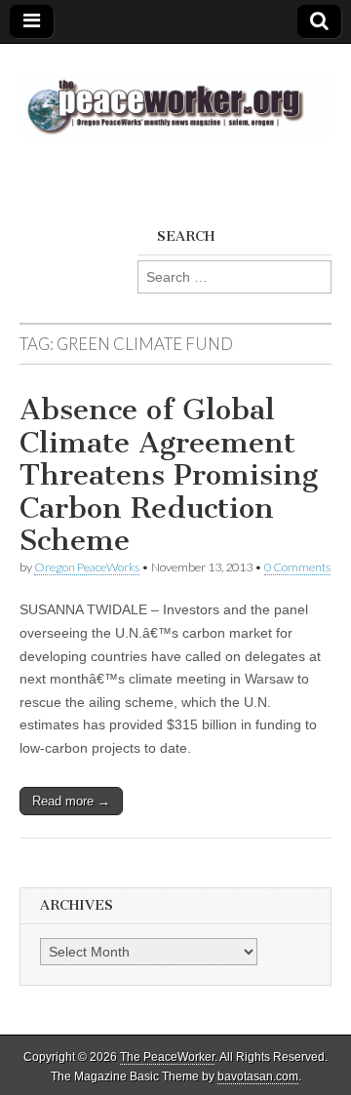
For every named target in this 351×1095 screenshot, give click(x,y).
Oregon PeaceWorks (86, 567)
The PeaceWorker (167, 1057)
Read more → (71, 801)
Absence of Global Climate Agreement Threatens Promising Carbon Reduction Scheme (169, 475)
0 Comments (297, 567)
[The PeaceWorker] (175, 95)
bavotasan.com (257, 1076)
